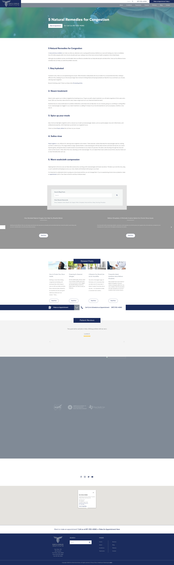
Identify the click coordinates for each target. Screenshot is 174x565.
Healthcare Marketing (103, 562)
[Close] (93, 492)
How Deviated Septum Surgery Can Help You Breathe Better (43, 218)
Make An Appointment (55, 25)
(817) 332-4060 (116, 307)
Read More (54, 300)
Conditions (101, 548)
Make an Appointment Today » (162, 1)
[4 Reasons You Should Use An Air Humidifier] (97, 265)
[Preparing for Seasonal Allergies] (77, 265)
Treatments (102, 551)
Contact (114, 551)
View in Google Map (82, 506)
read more (43, 235)
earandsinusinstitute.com (83, 503)
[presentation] (2, 227)
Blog (113, 545)
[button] (87, 510)
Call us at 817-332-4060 (87, 529)
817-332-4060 (142, 1)
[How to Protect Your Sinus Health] (57, 265)
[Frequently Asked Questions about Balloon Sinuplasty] (116, 265)
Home (100, 542)
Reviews (114, 542)
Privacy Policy (94, 562)
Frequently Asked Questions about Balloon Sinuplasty (115, 276)
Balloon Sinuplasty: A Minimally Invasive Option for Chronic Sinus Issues (130, 218)
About (100, 545)
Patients (114, 548)
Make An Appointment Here (109, 529)
